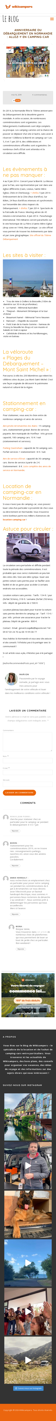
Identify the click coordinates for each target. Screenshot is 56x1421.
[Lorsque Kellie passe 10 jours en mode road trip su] (28, 1263)
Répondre (15, 831)
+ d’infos (34, 192)
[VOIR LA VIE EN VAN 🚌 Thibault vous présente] (28, 1165)
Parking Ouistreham (12, 448)
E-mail (6, 768)
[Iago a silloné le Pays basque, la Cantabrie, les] (28, 1214)
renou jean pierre (20, 816)
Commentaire (8, 730)
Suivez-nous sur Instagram (29, 1388)
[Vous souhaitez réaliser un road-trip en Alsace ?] (28, 1117)
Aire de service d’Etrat (14, 458)
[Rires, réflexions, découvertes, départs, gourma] (28, 1311)
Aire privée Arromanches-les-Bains (20, 425)
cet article (42, 931)
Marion (24, 674)
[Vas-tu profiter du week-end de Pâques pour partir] (28, 1360)
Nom (5, 756)
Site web (6, 780)
